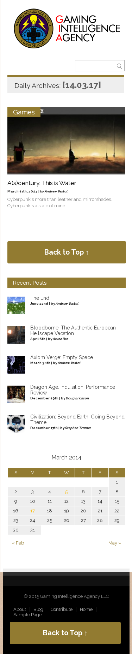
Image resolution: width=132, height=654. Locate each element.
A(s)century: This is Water (41, 182)
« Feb (18, 543)
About (19, 609)
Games (24, 112)
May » (114, 543)
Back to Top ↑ (66, 252)
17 (32, 510)
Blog (38, 609)
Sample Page (27, 614)
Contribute (62, 609)
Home (86, 609)
